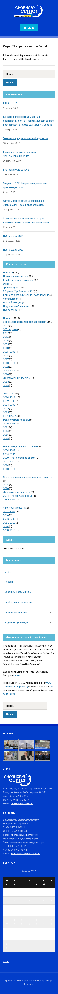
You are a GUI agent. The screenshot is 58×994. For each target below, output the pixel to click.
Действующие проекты (16, 377)
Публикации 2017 (13, 249)
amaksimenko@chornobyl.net (25, 853)
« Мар (6, 961)
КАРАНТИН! (10, 102)
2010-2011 (9, 362)
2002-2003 (9, 400)
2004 (6, 340)
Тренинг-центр (11, 287)
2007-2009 (9, 511)
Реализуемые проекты (16, 419)
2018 (6, 347)
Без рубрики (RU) (13, 302)
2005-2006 (9, 351)
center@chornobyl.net (22, 803)
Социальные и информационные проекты (27, 476)
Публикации (10, 309)
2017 (6, 359)
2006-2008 (9, 423)
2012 (6, 427)
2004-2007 (9, 450)
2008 (6, 355)
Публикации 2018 (13, 235)
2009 (6, 332)
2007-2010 (9, 461)
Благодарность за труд (16, 169)
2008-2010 (9, 529)
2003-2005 (9, 518)
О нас (6, 283)
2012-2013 (9, 370)
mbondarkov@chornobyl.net (25, 834)
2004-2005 (9, 404)
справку (17, 675)
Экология (8, 393)
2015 (6, 385)
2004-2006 (9, 453)
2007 (6, 325)
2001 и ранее (10, 329)
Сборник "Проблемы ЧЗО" (18, 291)
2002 (6, 366)
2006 (6, 484)
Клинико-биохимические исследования (26, 294)
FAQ (52, 686)
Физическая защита (14, 507)
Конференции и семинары (18, 279)
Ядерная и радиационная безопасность (25, 321)
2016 (6, 336)
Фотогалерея (10, 298)
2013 (6, 381)
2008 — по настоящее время (19, 457)
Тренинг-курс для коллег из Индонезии (25, 138)
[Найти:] (29, 74)
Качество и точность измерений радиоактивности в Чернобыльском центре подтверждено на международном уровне (28, 120)
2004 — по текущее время (17, 495)
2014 (6, 374)
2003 (6, 344)
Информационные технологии (20, 446)
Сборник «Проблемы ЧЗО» (18, 592)
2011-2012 (9, 522)
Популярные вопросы (16, 276)
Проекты (8, 317)
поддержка (9, 693)
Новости (8, 272)
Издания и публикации (16, 306)
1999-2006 (9, 499)
